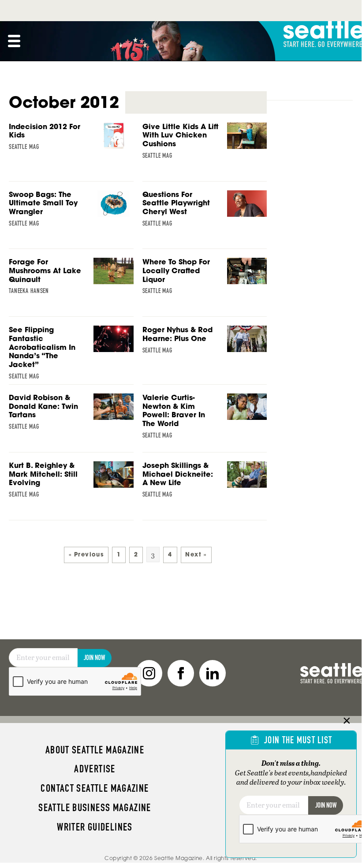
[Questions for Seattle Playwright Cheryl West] (204, 211)
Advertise (94, 769)
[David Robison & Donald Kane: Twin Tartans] (71, 414)
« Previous (86, 554)
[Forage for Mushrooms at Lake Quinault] (71, 279)
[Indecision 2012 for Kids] (71, 142)
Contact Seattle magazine (95, 788)
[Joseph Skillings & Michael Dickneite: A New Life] (204, 482)
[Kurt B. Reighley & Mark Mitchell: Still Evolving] (71, 482)
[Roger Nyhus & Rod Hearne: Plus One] (204, 345)
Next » (195, 554)
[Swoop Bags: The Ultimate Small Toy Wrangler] (71, 211)
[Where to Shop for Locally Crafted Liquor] (204, 279)
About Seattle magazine (94, 750)
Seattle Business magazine (94, 807)
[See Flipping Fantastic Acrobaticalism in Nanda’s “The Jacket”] (71, 355)
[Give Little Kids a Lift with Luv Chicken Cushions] (204, 143)
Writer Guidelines (95, 827)
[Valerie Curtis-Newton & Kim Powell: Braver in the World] (204, 418)
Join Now (94, 657)
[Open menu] (14, 41)
